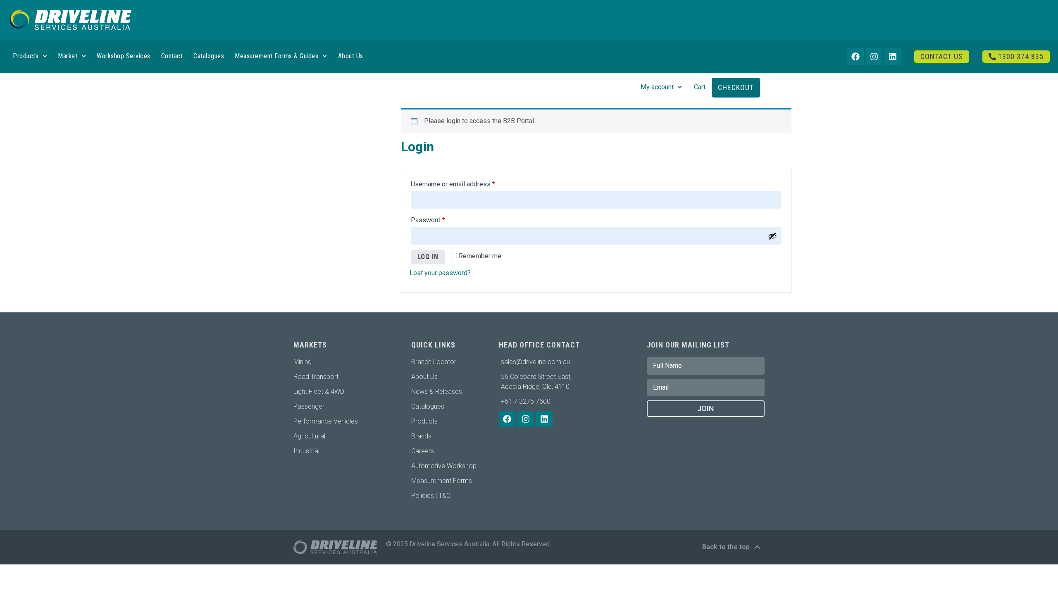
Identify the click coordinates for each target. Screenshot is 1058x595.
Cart (699, 87)
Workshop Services (123, 56)
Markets (310, 344)
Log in (427, 257)
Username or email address (466, 183)
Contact (172, 56)
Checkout (736, 87)
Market (67, 56)
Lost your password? (440, 273)
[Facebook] (855, 56)
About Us (350, 56)
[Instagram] (874, 56)
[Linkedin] (892, 56)
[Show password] (772, 235)
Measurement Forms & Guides (276, 56)
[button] (661, 87)
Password (441, 219)
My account (657, 87)
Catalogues (208, 56)
